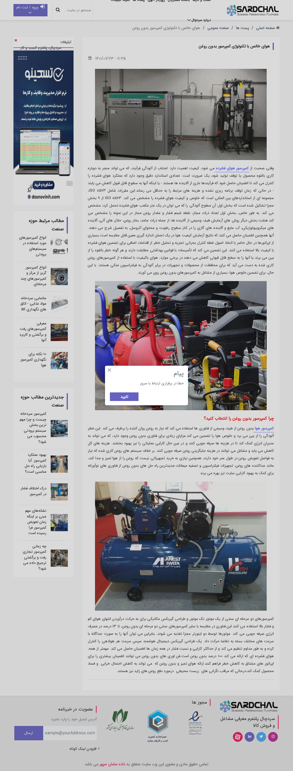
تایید (124, 397)
